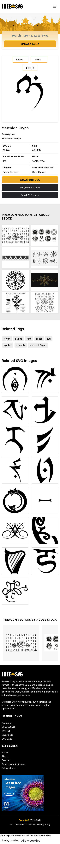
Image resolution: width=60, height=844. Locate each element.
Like (30, 67)
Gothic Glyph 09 (13, 449)
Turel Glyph (11, 479)
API (12, 824)
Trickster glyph (13, 389)
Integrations (8, 768)
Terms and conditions (25, 824)
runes (39, 338)
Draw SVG (7, 735)
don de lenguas (43, 540)
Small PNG (30, 195)
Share (19, 59)
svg (49, 338)
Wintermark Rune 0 (45, 508)
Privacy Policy (43, 824)
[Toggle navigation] (54, 6)
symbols (20, 345)
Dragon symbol (13, 510)
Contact (6, 760)
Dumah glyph (12, 419)
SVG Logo (7, 738)
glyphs (18, 338)
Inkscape (7, 723)
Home (5, 752)
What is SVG (8, 727)
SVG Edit (6, 731)
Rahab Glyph (42, 570)
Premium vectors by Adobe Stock (26, 216)
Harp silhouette (13, 570)
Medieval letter (43, 449)
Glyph (7, 338)
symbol (8, 345)
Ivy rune (9, 600)
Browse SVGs (30, 44)
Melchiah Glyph (38, 345)
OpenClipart (38, 172)
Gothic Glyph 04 (43, 419)
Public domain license (13, 764)
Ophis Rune (41, 479)
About (5, 756)
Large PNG (30, 187)
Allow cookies (30, 840)
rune (29, 338)
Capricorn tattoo (14, 540)
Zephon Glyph (42, 389)
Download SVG (30, 179)
